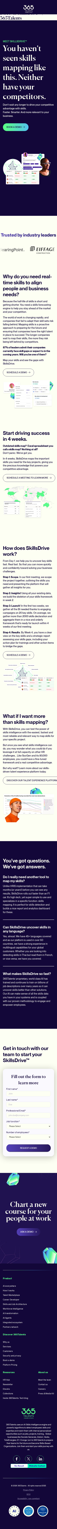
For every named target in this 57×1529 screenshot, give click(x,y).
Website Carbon (37, 1466)
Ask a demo (26, 1231)
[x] (28, 1458)
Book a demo (14, 127)
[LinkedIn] (40, 1458)
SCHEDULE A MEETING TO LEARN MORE (27, 477)
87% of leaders (11, 347)
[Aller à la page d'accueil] (28, 9)
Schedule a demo (17, 372)
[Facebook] (16, 1458)
